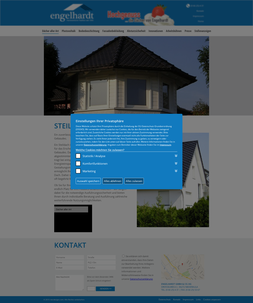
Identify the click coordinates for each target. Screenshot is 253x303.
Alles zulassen (134, 181)
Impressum (165, 144)
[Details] (176, 156)
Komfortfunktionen (95, 164)
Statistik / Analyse (94, 156)
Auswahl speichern (88, 181)
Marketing (89, 171)
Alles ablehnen (112, 181)
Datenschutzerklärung (95, 144)
